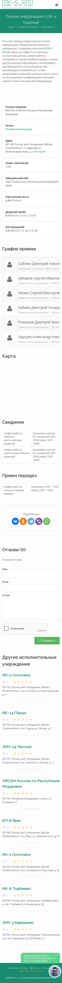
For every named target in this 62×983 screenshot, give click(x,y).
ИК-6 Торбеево (16, 888)
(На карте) (39, 151)
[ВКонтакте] (15, 521)
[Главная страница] (17, 4)
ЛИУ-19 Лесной (17, 746)
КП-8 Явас (11, 820)
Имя (4, 569)
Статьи (36, 968)
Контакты (49, 968)
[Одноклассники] (23, 521)
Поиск (25, 968)
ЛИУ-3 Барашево (18, 922)
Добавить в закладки (32, 971)
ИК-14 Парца (14, 712)
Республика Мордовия (28, 27)
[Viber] (38, 521)
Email (5, 581)
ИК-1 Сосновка (16, 854)
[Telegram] (31, 521)
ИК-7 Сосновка (16, 675)
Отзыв (6, 595)
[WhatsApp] (46, 521)
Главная (11, 27)
